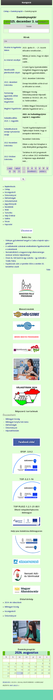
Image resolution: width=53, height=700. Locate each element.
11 (19, 171)
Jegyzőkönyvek (10, 204)
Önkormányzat (10, 195)
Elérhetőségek (10, 198)
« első (9, 168)
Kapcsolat (8, 224)
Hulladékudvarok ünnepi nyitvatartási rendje (12, 132)
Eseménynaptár (17, 11)
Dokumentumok (11, 201)
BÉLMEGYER (7, 682)
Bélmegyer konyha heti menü (17, 422)
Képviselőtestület (12, 431)
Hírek (7, 210)
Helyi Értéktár (10, 216)
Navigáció (26, 2)
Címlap (6, 11)
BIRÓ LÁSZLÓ (14, 685)
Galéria (7, 218)
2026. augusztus (26, 652)
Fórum (7, 221)
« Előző (7, 22)
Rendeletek (9, 207)
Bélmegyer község (13, 419)
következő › (32, 171)
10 (14, 171)
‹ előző (17, 168)
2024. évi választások (13, 602)
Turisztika (8, 213)
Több (48, 270)
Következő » (43, 22)
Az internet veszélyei (12, 60)
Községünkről (10, 192)
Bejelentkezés (10, 186)
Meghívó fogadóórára (12, 109)
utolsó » (43, 171)
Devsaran (29, 697)
